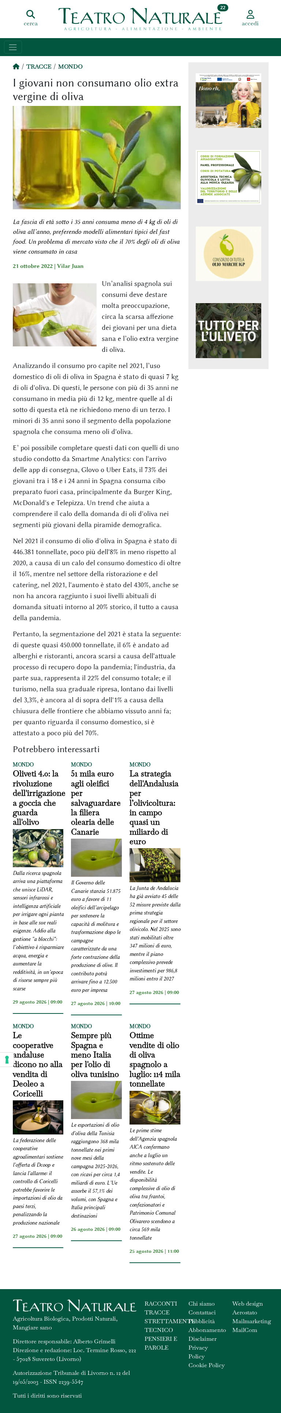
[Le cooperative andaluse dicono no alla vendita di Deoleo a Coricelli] (38, 1118)
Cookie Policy (206, 1365)
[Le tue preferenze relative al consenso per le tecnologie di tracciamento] (7, 1060)
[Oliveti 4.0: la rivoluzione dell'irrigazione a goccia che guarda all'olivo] (38, 849)
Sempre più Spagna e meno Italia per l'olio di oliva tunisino (95, 1054)
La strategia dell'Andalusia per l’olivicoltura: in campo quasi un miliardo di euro (154, 807)
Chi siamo (201, 1303)
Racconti (161, 1303)
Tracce (38, 66)
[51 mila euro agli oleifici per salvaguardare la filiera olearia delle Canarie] (96, 859)
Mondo (70, 66)
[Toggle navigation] (13, 47)
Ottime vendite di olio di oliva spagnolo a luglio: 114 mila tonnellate (155, 1059)
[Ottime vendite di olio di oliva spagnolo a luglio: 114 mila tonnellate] (155, 1109)
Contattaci (202, 1312)
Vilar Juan (70, 266)
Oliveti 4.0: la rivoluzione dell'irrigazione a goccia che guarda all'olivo (39, 798)
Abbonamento (207, 1330)
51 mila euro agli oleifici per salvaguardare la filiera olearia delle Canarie (96, 802)
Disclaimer (202, 1339)
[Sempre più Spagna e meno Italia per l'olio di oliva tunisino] (96, 1101)
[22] (140, 18)
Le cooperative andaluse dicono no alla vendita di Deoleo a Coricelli (38, 1064)
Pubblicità (201, 1321)
